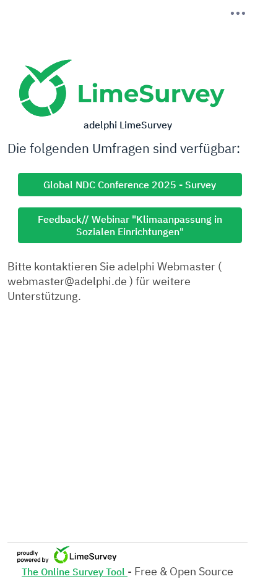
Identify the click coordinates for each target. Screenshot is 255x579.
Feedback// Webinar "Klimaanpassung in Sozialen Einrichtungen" (130, 225)
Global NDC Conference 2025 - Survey (129, 184)
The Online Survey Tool (74, 571)
